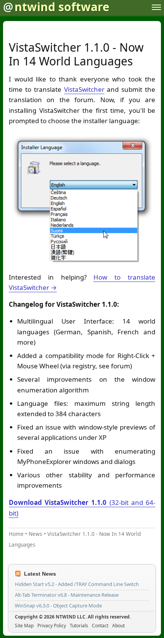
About (118, 625)
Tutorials (79, 625)
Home (16, 533)
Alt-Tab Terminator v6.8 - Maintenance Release (67, 594)
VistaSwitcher (84, 89)
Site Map (24, 625)
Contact (100, 625)
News (35, 533)
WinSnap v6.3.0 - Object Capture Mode (58, 605)
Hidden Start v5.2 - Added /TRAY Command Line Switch (77, 584)
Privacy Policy (51, 625)
